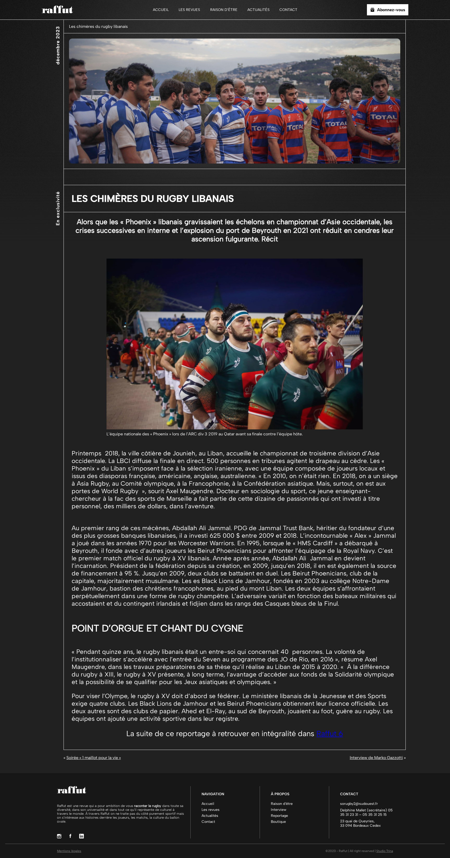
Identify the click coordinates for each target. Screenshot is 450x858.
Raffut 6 (329, 733)
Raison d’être (224, 10)
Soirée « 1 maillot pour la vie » (93, 757)
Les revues (189, 10)
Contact (288, 10)
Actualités (258, 10)
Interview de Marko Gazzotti (376, 757)
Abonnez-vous (391, 9)
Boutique (278, 821)
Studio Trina (384, 851)
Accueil (161, 10)
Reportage (279, 815)
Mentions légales (69, 851)
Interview (278, 809)
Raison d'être (282, 803)
